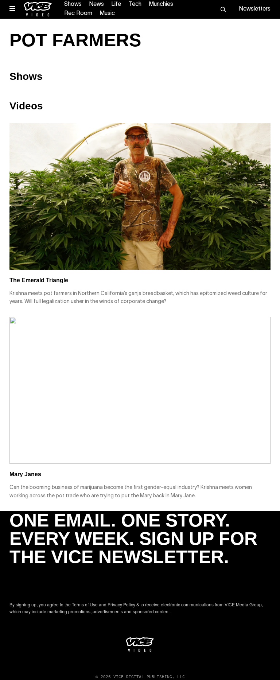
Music (107, 13)
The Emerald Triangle (38, 280)
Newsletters (255, 9)
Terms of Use (85, 604)
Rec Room (78, 13)
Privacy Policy (121, 604)
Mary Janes (25, 474)
